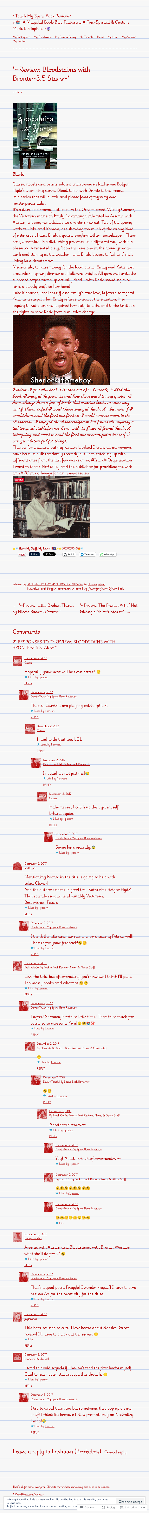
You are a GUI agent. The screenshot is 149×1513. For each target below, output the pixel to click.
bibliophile (33, 589)
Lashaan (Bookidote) (36, 1359)
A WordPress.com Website (28, 1495)
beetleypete (30, 868)
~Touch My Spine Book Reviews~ (42, 16)
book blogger (48, 589)
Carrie (28, 663)
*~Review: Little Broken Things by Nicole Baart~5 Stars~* (43, 608)
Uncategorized (96, 584)
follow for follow (97, 589)
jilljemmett (30, 1319)
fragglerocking (33, 1238)
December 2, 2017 (35, 658)
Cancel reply (115, 1452)
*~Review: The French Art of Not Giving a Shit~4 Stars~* (109, 608)
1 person (43, 677)
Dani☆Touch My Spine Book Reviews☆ (55, 584)
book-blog (81, 589)
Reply (28, 683)
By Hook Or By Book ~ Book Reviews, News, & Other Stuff (59, 968)
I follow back (116, 589)
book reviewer (65, 589)
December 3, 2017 (35, 1314)
